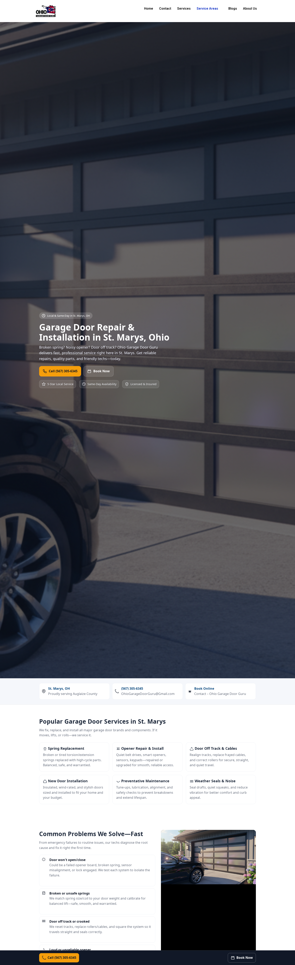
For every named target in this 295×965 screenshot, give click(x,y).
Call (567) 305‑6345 (63, 371)
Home (148, 8)
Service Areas (207, 8)
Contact (165, 8)
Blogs (232, 8)
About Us (250, 8)
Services (184, 8)
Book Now (101, 371)
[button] (209, 8)
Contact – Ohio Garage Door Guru (220, 694)
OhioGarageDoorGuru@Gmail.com (148, 694)
